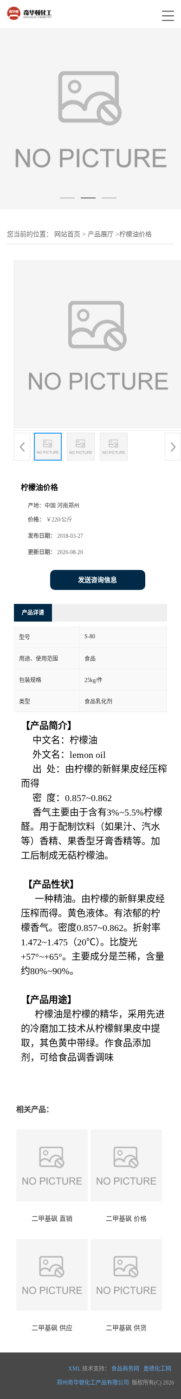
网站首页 (67, 234)
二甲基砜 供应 (52, 1328)
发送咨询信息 (97, 579)
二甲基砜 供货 (126, 1328)
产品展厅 (101, 234)
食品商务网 (125, 1369)
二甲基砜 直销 (52, 1218)
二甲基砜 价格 (126, 1218)
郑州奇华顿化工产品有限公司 (93, 1382)
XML (74, 1369)
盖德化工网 (157, 1369)
